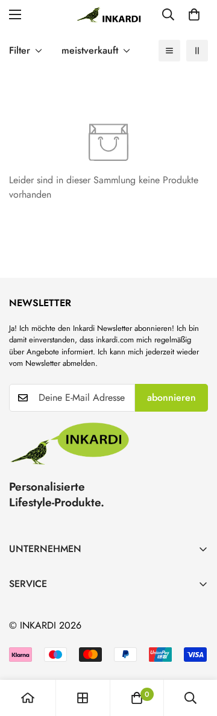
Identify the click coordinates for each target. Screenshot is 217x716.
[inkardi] (108, 14)
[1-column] (169, 50)
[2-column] (197, 50)
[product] (27, 698)
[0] (194, 14)
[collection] (83, 698)
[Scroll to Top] (195, 652)
